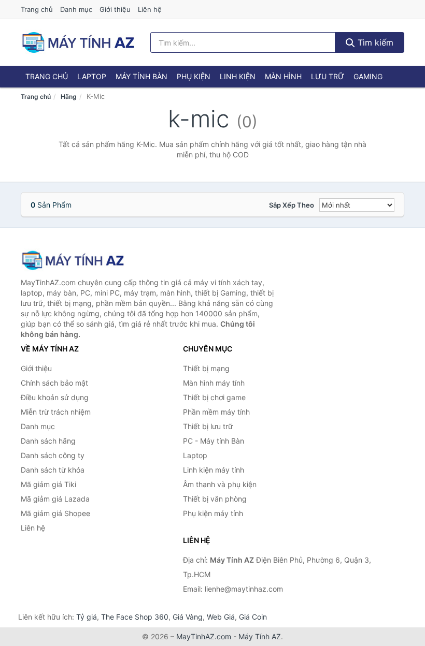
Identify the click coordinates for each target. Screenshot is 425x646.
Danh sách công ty (52, 455)
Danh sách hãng (48, 440)
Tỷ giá (86, 616)
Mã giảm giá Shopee (55, 513)
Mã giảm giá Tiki (48, 484)
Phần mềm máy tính (216, 411)
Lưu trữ (327, 76)
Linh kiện (238, 76)
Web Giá (221, 616)
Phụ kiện (193, 76)
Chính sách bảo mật (54, 382)
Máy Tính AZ (259, 636)
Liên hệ (150, 9)
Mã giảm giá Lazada (55, 498)
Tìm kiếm (374, 42)
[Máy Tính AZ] (72, 260)
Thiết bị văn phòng (215, 498)
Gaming (367, 76)
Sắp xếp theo (291, 205)
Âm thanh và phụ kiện (220, 484)
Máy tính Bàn (141, 76)
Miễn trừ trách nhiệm (56, 411)
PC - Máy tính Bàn (213, 440)
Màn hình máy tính (214, 382)
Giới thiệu (115, 9)
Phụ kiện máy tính (213, 513)
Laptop (91, 76)
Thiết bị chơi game (214, 397)
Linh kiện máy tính (213, 469)
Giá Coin (253, 616)
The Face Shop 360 (134, 616)
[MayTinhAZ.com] (78, 42)
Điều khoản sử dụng (55, 397)
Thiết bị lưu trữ (208, 426)
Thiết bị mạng (206, 368)
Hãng (69, 96)
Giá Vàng (188, 616)
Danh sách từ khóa (52, 469)
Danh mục (76, 9)
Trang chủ (37, 9)
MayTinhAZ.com (203, 636)
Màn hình (283, 76)
